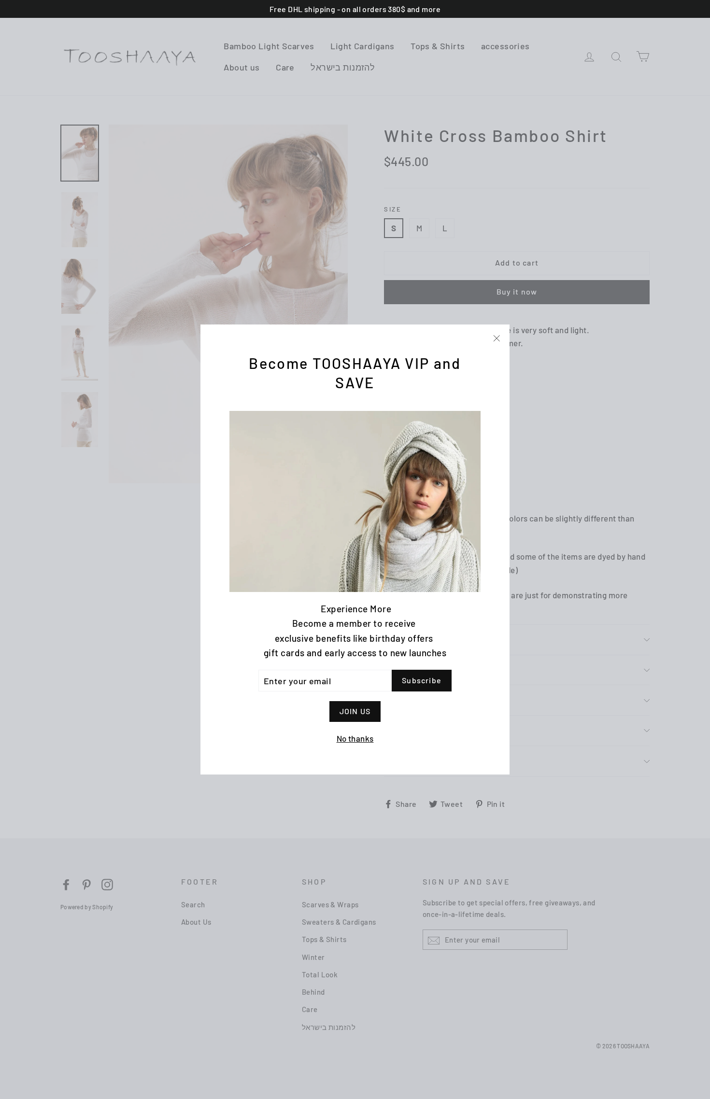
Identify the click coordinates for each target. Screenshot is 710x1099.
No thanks (355, 738)
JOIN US (355, 711)
